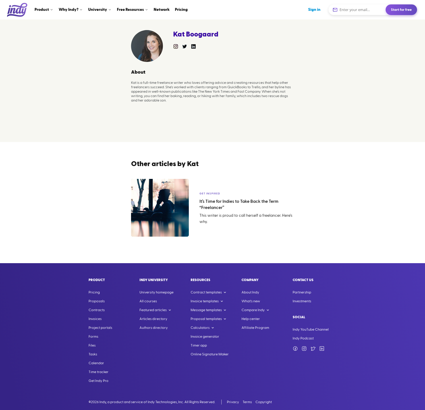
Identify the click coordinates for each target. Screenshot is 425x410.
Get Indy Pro (98, 381)
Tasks (93, 354)
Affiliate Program (255, 328)
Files (92, 345)
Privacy (233, 402)
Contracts (97, 310)
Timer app (199, 345)
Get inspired (209, 193)
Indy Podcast (303, 338)
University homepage (156, 292)
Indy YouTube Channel (311, 329)
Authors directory (153, 328)
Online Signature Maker (210, 354)
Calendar (96, 363)
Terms (247, 402)
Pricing (94, 292)
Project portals (100, 328)
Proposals (97, 301)
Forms (93, 336)
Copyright (263, 402)
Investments (302, 301)
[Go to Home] (17, 10)
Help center (250, 319)
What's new (250, 301)
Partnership (302, 292)
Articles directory (153, 319)
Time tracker (98, 372)
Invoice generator (205, 336)
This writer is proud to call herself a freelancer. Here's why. (245, 219)
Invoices (95, 319)
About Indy (250, 292)
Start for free (401, 9)
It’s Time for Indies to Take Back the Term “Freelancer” (238, 204)
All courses (148, 301)
